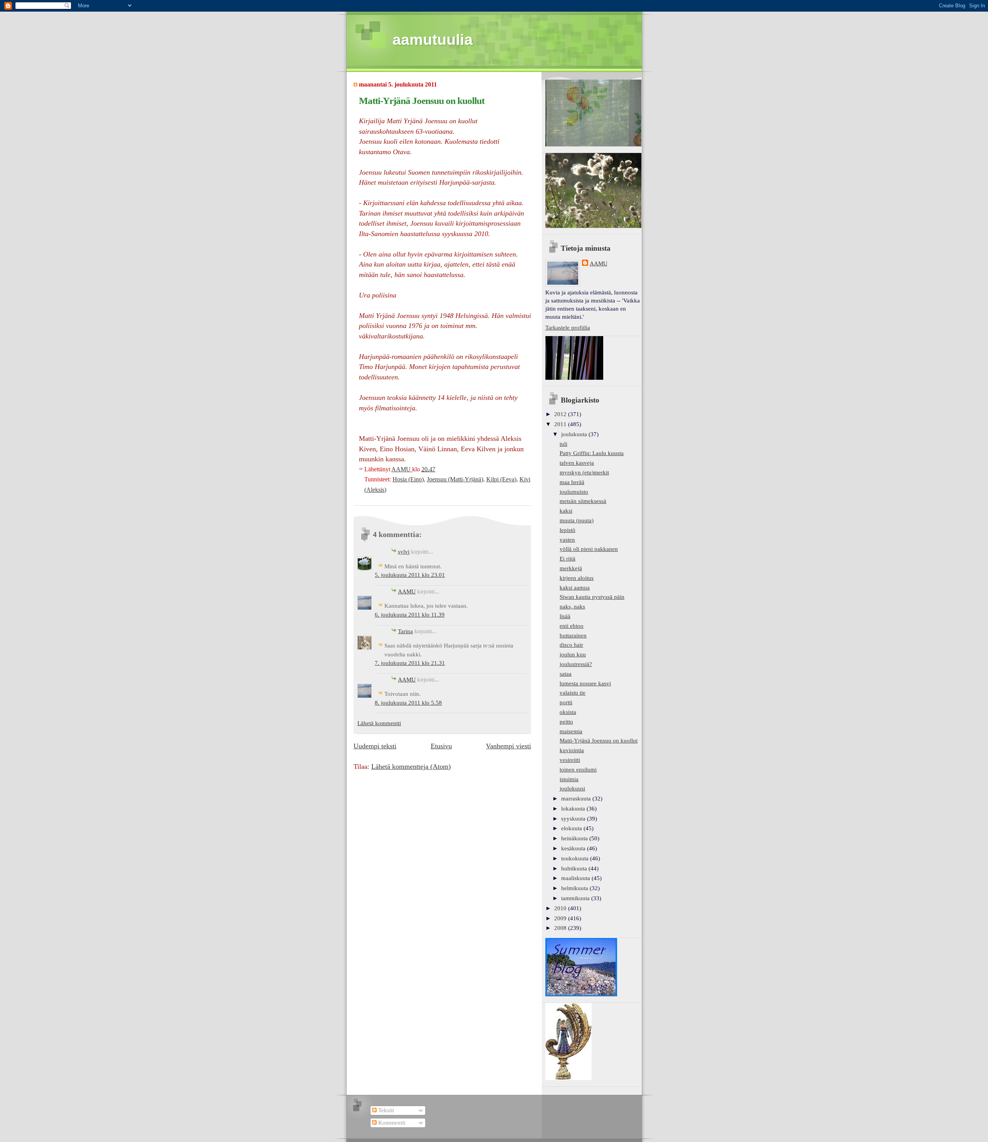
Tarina (405, 631)
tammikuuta (576, 898)
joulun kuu (573, 654)
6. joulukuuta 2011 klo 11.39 (410, 615)
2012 (561, 414)
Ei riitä (567, 559)
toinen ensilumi (578, 769)
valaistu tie (572, 693)
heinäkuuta (575, 838)
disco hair (571, 645)
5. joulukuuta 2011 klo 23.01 (410, 575)
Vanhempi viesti (508, 746)
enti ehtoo (572, 626)
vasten (567, 540)
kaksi (566, 511)
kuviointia (572, 750)
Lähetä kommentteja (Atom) (411, 766)
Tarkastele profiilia (567, 328)
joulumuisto (574, 492)
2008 (561, 928)
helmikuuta (575, 888)
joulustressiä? (576, 664)
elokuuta (572, 828)
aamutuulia (432, 39)
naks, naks (572, 606)
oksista (568, 712)
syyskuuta (574, 819)
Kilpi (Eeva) (501, 479)
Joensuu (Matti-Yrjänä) (455, 479)
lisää (565, 616)
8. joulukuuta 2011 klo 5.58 (408, 703)
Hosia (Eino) (408, 479)
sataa (566, 674)
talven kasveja (577, 463)
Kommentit (391, 1123)
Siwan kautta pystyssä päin (592, 597)
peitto (566, 722)
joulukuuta (575, 434)
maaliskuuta (576, 878)
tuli (563, 444)
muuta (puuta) (577, 520)
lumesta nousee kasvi (585, 683)
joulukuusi (572, 788)
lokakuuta (574, 809)
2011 (561, 424)
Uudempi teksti (375, 746)
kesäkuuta (574, 848)
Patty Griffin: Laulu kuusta (592, 453)
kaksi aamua (575, 588)
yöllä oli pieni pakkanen (589, 549)
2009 (561, 918)
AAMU (407, 591)
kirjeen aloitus (577, 578)
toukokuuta (575, 858)
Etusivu (441, 746)
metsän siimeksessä (583, 501)
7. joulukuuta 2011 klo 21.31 (410, 663)
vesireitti (570, 760)
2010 (561, 908)
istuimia (569, 779)
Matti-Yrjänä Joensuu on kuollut (599, 741)
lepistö (567, 530)
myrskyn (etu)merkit (584, 472)
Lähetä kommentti (379, 723)
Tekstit (385, 1110)
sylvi (403, 552)
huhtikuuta (575, 868)
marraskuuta (576, 798)
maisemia (571, 731)
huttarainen (573, 635)
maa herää (572, 482)
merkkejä (571, 568)
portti (566, 702)
